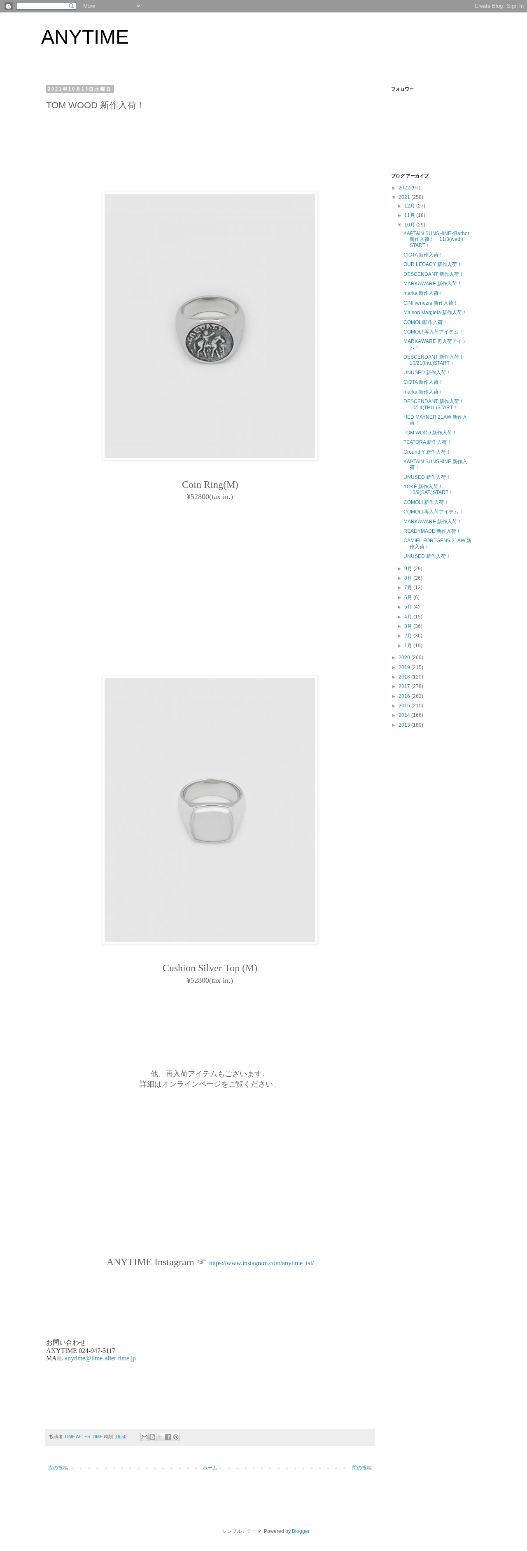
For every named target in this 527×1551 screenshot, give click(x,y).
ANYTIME (85, 37)
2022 (405, 188)
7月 (408, 587)
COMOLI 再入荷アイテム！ (433, 332)
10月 (410, 225)
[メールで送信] (144, 1437)
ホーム (210, 1468)
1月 (408, 645)
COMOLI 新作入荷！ (426, 502)
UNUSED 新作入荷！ (427, 373)
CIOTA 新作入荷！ (423, 255)
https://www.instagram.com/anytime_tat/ (261, 1262)
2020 (405, 657)
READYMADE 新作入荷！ (432, 531)
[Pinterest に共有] (176, 1437)
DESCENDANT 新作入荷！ (433, 274)
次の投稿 (58, 1468)
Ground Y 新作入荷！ (427, 452)
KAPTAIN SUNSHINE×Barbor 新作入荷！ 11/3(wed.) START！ (436, 239)
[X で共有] (160, 1437)
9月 (408, 568)
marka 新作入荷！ (423, 293)
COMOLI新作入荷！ (425, 322)
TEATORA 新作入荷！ (427, 442)
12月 (410, 206)
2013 (405, 725)
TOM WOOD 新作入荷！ (430, 433)
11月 (410, 215)
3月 (408, 626)
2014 (405, 715)
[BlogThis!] (152, 1437)
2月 (408, 636)
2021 (405, 197)
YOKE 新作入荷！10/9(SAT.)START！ (428, 489)
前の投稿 (362, 1468)
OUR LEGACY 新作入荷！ (432, 264)
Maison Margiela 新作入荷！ (435, 312)
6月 (408, 597)
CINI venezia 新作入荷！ (430, 303)
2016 (405, 696)
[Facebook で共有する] (168, 1437)
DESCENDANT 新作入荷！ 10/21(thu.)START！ (436, 360)
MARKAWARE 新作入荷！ (432, 284)
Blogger (300, 1531)
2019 (405, 667)
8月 (408, 578)
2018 (405, 677)
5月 (408, 607)
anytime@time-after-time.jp (100, 1358)
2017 (405, 686)
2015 (405, 706)
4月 (408, 617)
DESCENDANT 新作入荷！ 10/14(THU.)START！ (433, 404)
